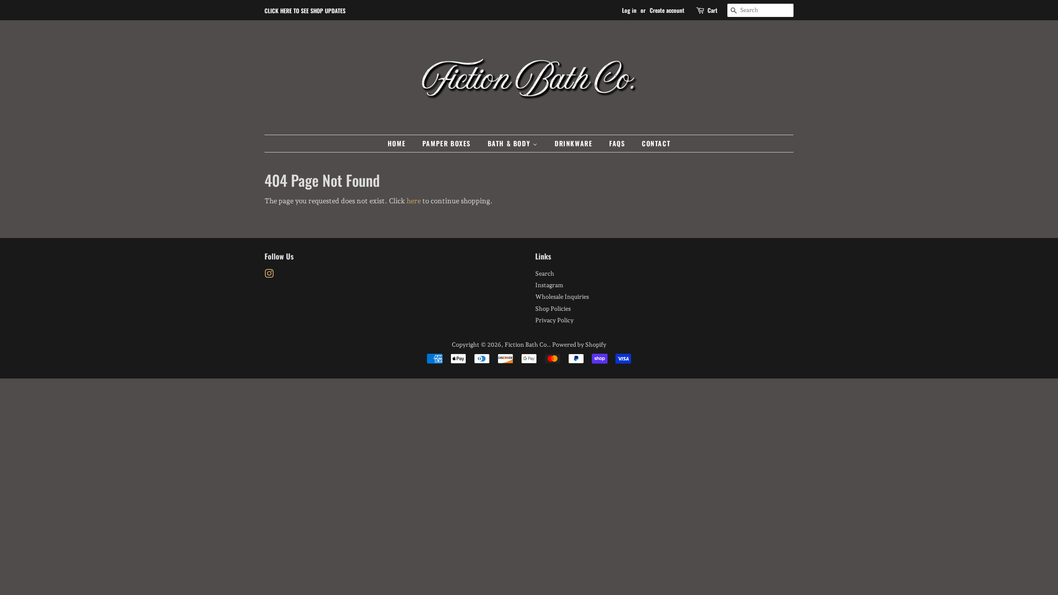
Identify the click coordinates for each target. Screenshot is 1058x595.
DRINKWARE (573, 143)
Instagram (549, 284)
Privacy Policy (554, 320)
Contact (656, 143)
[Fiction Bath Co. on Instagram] (269, 274)
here (414, 201)
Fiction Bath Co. (527, 344)
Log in (629, 10)
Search (544, 273)
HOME (396, 143)
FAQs (617, 143)
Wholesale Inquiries (562, 296)
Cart (712, 10)
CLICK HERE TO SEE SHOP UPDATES (305, 10)
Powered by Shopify (579, 344)
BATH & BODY (510, 143)
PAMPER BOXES (446, 143)
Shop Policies (553, 308)
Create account (667, 10)
